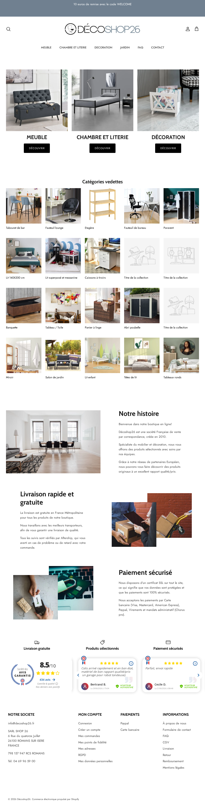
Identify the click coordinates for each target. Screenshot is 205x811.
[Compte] (187, 29)
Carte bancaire (130, 730)
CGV (166, 742)
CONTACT (157, 47)
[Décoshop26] (102, 29)
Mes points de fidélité (92, 742)
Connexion (85, 723)
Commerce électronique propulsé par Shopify (55, 799)
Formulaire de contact (177, 730)
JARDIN (125, 47)
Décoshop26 (23, 799)
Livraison (168, 748)
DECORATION (103, 47)
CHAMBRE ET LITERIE (72, 47)
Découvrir (37, 148)
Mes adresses (86, 748)
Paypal (125, 723)
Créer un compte (89, 730)
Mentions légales (173, 767)
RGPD (82, 755)
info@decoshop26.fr (21, 723)
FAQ (140, 47)
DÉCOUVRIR (102, 148)
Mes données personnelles (95, 761)
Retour (167, 755)
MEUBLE (46, 47)
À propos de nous (174, 723)
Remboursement (173, 761)
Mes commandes (89, 736)
